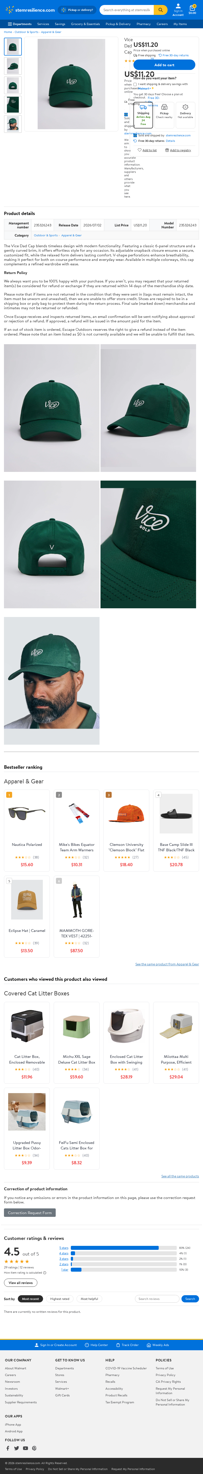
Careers (162, 24)
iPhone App (13, 1424)
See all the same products (180, 1176)
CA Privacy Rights (168, 1381)
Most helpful (89, 1298)
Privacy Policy (166, 1375)
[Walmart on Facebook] (7, 1448)
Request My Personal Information (170, 1390)
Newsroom (12, 1381)
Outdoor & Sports (26, 32)
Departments (22, 24)
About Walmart (15, 1368)
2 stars (63, 1264)
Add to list (150, 150)
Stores (59, 1375)
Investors (11, 1388)
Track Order (130, 1345)
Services (43, 24)
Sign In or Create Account (58, 1345)
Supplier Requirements (21, 1402)
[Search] (161, 10)
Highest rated (59, 1298)
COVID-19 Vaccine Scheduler (126, 1368)
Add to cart (164, 64)
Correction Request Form (30, 1212)
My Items (180, 24)
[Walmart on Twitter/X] (16, 1448)
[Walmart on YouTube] (25, 1448)
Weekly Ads (160, 1345)
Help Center (99, 1345)
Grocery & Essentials (85, 24)
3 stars (63, 1258)
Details (170, 141)
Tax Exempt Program (119, 1402)
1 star (64, 1269)
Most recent (30, 1298)
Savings (60, 24)
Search (190, 1298)
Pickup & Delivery (118, 24)
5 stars (63, 1248)
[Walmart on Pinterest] (34, 1448)
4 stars (63, 1253)
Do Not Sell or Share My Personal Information (172, 1402)
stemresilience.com (178, 135)
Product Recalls (116, 1395)
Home (8, 32)
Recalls (110, 1381)
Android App (14, 1431)
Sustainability (14, 1395)
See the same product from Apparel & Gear (167, 964)
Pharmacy (144, 24)
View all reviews (21, 1282)
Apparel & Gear (51, 32)
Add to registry (180, 150)
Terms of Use (165, 1368)
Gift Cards (62, 1395)
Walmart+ (62, 1388)
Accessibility (114, 1388)
